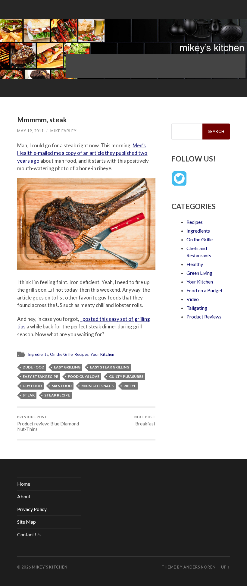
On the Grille (61, 354)
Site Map (26, 522)
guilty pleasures (126, 376)
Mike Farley (63, 130)
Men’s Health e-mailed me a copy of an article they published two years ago (82, 153)
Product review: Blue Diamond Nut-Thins (48, 423)
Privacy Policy (32, 509)
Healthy (194, 264)
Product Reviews (203, 316)
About (23, 496)
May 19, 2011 (30, 130)
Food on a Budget (204, 290)
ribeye (130, 386)
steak (29, 395)
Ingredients (38, 354)
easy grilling (67, 367)
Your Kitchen (102, 354)
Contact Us (29, 534)
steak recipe (57, 395)
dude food (33, 367)
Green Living (199, 273)
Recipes (81, 354)
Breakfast (144, 421)
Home (23, 484)
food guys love (83, 376)
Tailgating (196, 308)
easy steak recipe (40, 376)
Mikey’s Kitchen (49, 567)
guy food (32, 386)
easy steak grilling (109, 367)
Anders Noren (199, 567)
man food (62, 386)
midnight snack (97, 386)
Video (192, 299)
